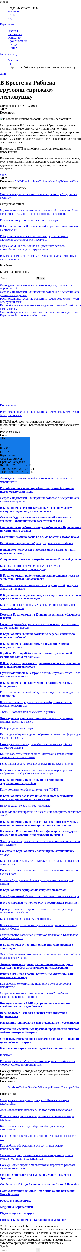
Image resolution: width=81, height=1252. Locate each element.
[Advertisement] (40, 360)
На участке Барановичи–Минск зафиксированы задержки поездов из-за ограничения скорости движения (39, 833)
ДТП (3, 73)
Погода (12, 44)
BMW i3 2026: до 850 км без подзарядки (25, 805)
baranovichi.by (9, 54)
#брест (4, 174)
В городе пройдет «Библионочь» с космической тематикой (39, 902)
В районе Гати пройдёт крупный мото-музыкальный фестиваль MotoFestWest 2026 (36, 655)
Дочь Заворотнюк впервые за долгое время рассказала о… (37, 1109)
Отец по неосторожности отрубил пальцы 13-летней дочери (40, 559)
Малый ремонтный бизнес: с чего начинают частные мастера (39, 896)
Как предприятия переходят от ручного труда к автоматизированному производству (30, 567)
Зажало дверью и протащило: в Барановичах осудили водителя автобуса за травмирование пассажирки (36, 966)
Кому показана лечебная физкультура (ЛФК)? (29, 789)
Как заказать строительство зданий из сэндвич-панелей (37, 1048)
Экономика (15, 34)
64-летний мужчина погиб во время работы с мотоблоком (39, 536)
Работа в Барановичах (15, 1200)
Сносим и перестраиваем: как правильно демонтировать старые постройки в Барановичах (36, 1157)
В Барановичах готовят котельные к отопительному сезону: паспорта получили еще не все (36, 509)
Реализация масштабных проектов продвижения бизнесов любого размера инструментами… (37, 1063)
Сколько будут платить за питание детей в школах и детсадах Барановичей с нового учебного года (39, 313)
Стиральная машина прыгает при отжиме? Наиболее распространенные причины (34, 995)
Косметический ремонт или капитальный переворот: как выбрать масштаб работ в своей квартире (36, 771)
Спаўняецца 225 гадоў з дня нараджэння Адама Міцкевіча (39, 1184)
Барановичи (7, 24)
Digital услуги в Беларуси (17, 1213)
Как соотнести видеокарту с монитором (25, 918)
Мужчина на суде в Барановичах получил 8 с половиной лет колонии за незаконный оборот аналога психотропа (39, 212)
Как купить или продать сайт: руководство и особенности (39, 1022)
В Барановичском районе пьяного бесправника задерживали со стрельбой (32, 781)
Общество (14, 37)
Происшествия (17, 41)
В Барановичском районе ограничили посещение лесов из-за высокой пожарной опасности (40, 577)
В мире (12, 47)
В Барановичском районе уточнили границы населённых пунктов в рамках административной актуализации (39, 823)
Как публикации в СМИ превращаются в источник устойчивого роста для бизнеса (35, 1004)
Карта (11, 18)
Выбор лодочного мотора (16, 728)
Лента (11, 14)
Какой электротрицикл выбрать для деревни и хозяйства (36, 543)
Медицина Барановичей (16, 1207)
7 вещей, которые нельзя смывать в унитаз (27, 712)
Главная (13, 30)
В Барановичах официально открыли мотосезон (33, 890)
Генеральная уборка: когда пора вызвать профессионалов (36, 763)
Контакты (14, 11)
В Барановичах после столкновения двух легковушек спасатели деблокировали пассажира (36, 797)
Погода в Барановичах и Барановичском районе (33, 1219)
